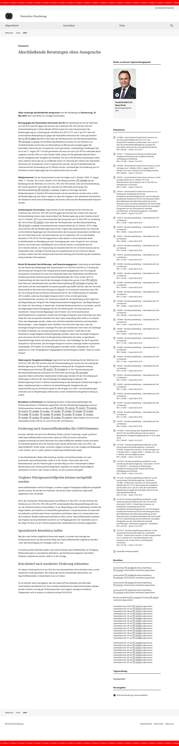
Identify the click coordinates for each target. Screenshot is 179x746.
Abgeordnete (12, 25)
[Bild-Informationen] (132, 95)
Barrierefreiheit (146, 724)
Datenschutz (158, 724)
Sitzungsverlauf (119, 679)
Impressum (169, 724)
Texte (122, 25)
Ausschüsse (69, 25)
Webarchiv (9, 33)
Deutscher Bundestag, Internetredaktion (132, 695)
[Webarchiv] (25, 16)
